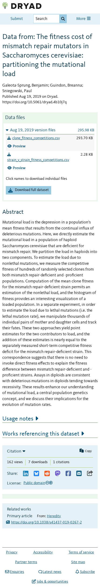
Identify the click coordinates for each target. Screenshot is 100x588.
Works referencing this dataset (40, 434)
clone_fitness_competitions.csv (36, 138)
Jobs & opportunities (52, 582)
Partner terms (26, 562)
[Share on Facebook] (68, 473)
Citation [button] (14, 451)
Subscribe (87, 572)
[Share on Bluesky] (36, 473)
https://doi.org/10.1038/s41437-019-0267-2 (46, 522)
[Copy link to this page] (90, 474)
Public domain (34, 483)
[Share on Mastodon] (57, 473)
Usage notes (17, 419)
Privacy (11, 552)
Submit (16, 19)
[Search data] (63, 18)
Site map (78, 562)
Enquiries (17, 572)
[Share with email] (79, 473)
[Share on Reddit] (47, 473)
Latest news (52, 572)
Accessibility (43, 552)
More (81, 19)
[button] (50, 130)
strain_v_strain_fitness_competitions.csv (38, 160)
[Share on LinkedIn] (25, 473)
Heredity (54, 516)
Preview (19, 146)
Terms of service (81, 552)
